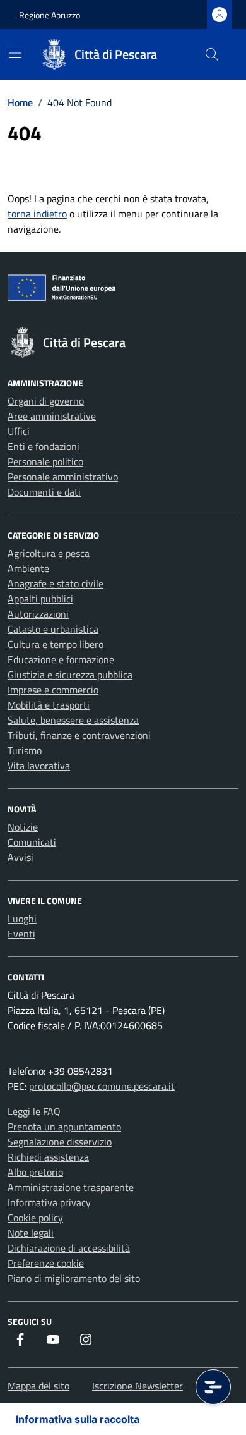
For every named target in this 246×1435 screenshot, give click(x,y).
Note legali (31, 1232)
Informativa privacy (49, 1202)
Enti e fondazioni (43, 446)
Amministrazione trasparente (71, 1187)
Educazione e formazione (61, 659)
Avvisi (20, 857)
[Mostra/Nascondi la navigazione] (15, 53)
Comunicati (32, 842)
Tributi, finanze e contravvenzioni (79, 735)
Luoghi (22, 918)
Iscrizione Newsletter (137, 1385)
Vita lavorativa (39, 765)
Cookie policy (35, 1217)
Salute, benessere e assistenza (73, 720)
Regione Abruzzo (49, 14)
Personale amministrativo (63, 476)
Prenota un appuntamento (64, 1126)
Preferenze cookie (46, 1263)
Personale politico (45, 461)
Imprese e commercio (53, 689)
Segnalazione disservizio (60, 1141)
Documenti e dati (44, 491)
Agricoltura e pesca (49, 553)
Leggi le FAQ (34, 1111)
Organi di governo (46, 400)
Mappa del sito (38, 1385)
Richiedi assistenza (48, 1156)
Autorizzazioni (38, 613)
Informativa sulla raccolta (77, 1419)
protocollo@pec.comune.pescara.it (102, 1086)
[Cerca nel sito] (212, 54)
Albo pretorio (35, 1172)
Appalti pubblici (40, 598)
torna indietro (37, 213)
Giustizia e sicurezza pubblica (70, 674)
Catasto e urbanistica (53, 629)
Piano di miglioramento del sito (74, 1278)
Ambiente (28, 568)
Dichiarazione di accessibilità (69, 1247)
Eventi (21, 933)
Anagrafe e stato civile (55, 583)
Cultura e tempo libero (55, 644)
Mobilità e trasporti (49, 704)
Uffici (19, 431)
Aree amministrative (52, 416)
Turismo (25, 750)
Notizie (23, 826)
